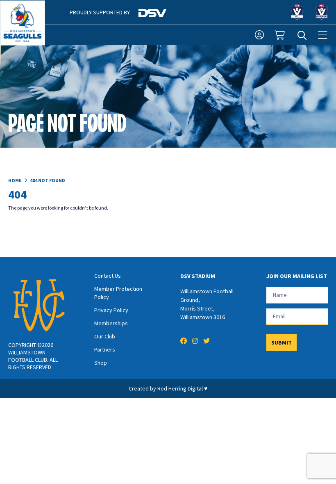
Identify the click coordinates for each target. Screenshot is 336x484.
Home (15, 180)
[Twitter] (206, 341)
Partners (104, 349)
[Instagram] (195, 341)
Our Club (104, 336)
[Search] (301, 35)
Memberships (111, 323)
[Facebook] (183, 341)
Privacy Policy (111, 310)
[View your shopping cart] (281, 35)
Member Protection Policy (118, 293)
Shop (100, 362)
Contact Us (107, 275)
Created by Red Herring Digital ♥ (168, 388)
